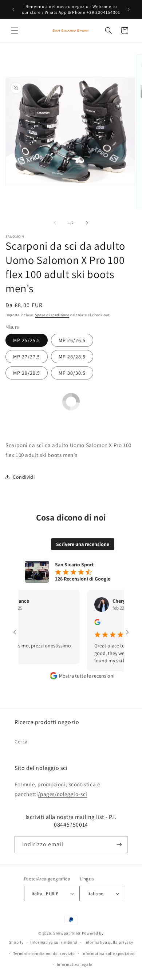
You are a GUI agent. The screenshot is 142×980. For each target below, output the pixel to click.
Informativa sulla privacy (108, 942)
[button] (15, 31)
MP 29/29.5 (26, 373)
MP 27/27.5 (26, 356)
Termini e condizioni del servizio (44, 953)
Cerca (21, 741)
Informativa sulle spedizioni (109, 953)
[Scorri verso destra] (87, 223)
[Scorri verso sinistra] (55, 223)
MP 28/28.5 (72, 356)
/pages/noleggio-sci (62, 794)
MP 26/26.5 (72, 340)
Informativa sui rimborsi (54, 942)
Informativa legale (74, 964)
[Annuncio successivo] (129, 9)
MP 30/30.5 (72, 373)
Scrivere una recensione (82, 544)
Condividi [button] (24, 477)
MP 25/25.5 (26, 340)
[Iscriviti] (119, 844)
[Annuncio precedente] (13, 9)
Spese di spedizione (52, 315)
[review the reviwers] (91, 623)
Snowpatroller (67, 933)
